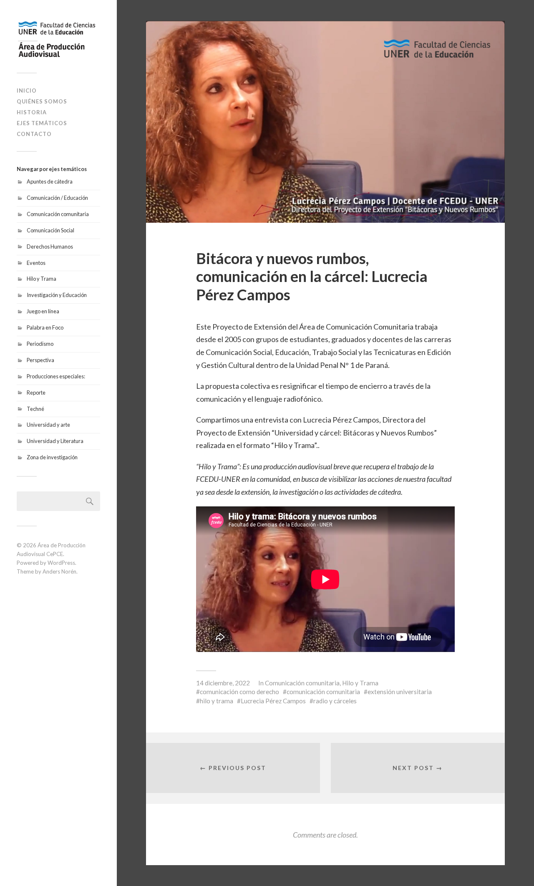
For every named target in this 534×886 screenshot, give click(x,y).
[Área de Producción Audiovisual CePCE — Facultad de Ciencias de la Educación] (58, 39)
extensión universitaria (400, 691)
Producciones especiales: (56, 376)
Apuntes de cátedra (50, 181)
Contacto (34, 134)
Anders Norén (59, 571)
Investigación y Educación (57, 295)
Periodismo (40, 343)
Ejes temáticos (42, 123)
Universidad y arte (48, 424)
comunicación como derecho (239, 691)
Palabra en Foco (45, 327)
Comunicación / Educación (57, 197)
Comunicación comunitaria (58, 214)
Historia (32, 112)
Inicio (27, 90)
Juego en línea (43, 311)
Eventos (36, 262)
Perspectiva (40, 360)
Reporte (36, 392)
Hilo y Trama (41, 278)
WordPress (61, 562)
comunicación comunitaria (323, 691)
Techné (35, 408)
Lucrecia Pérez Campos (273, 701)
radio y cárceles (335, 701)
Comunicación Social (50, 230)
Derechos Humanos (50, 246)
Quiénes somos (42, 101)
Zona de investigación (52, 457)
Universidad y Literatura (55, 441)
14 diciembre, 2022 (223, 683)
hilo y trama (216, 701)
